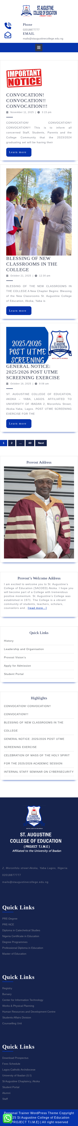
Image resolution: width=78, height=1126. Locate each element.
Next (41, 442)
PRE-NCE (8, 924)
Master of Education (14, 953)
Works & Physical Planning (18, 1005)
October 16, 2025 (20, 383)
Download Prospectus (15, 1057)
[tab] (38, 47)
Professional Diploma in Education (22, 947)
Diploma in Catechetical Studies (21, 930)
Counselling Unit (12, 1023)
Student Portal (14, 673)
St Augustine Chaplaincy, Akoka (21, 1081)
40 (29, 442)
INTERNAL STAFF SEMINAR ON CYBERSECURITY (39, 771)
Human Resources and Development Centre (28, 1011)
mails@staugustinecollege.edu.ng (43, 38)
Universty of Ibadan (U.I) (17, 1075)
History (9, 640)
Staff (5, 1098)
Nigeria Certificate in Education (20, 936)
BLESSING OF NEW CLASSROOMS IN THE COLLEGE (31, 264)
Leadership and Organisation (24, 649)
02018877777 (31, 29)
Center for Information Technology (22, 999)
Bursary (7, 994)
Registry (7, 988)
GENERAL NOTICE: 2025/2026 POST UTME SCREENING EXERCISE (33, 372)
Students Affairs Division (16, 1017)
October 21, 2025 (20, 275)
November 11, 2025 (22, 112)
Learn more (20, 153)
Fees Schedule (11, 1063)
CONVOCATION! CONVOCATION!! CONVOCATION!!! (27, 100)
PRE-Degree (9, 918)
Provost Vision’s (15, 657)
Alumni (6, 1092)
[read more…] (37, 607)
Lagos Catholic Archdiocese (18, 1069)
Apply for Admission (17, 665)
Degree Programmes (14, 941)
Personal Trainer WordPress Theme (31, 1113)
